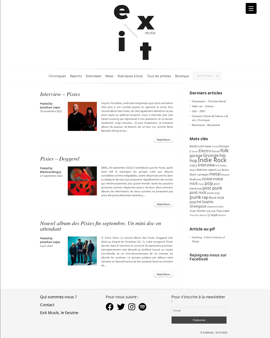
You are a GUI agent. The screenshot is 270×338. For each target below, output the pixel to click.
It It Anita (220, 165)
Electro (205, 150)
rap (205, 197)
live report (209, 170)
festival (216, 151)
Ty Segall (212, 215)
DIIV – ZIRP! (199, 111)
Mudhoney (195, 179)
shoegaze (198, 206)
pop (209, 183)
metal (215, 174)
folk (224, 150)
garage (196, 155)
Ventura (222, 215)
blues (193, 146)
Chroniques (57, 76)
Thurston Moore (198, 215)
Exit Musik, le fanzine (59, 312)
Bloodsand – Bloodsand (206, 125)
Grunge (211, 155)
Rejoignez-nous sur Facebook (208, 257)
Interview (206, 165)
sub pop (211, 211)
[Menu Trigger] (251, 8)
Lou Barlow (223, 169)
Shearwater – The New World (209, 101)
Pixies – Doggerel (59, 158)
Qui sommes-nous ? (58, 297)
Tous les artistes (159, 76)
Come (215, 146)
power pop (213, 193)
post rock (198, 192)
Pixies (201, 183)
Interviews (93, 76)
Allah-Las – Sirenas (202, 106)
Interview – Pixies (60, 94)
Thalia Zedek (222, 210)
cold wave (204, 146)
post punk (212, 188)
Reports (76, 76)
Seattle (207, 201)
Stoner (201, 211)
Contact (47, 304)
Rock (212, 197)
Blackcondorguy (50, 172)
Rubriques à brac (130, 76)
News (109, 76)
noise (207, 178)
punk (195, 197)
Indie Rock (212, 160)
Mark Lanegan (199, 174)
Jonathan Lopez (50, 107)
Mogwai (225, 174)
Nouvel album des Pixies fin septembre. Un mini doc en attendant (100, 225)
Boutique (182, 76)
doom (195, 151)
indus (193, 165)
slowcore (212, 206)
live (199, 169)
